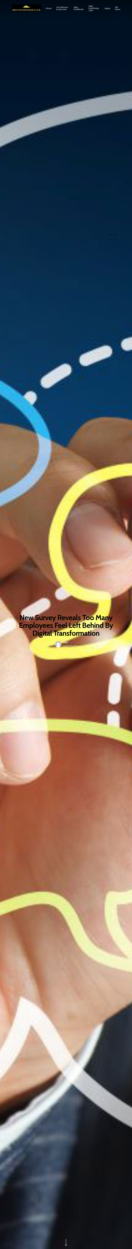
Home (49, 8)
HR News (117, 8)
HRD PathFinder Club (94, 8)
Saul (65, 642)
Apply (107, 8)
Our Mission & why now (62, 8)
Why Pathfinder (79, 8)
